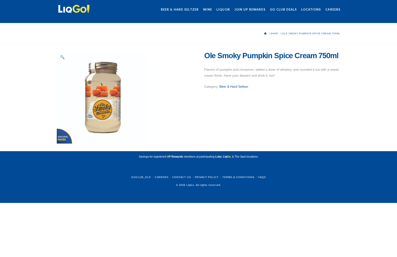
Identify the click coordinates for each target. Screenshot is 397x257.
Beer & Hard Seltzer (233, 86)
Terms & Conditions (238, 177)
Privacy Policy (206, 177)
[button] (62, 57)
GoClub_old (141, 177)
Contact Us (181, 177)
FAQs (262, 177)
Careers (161, 177)
